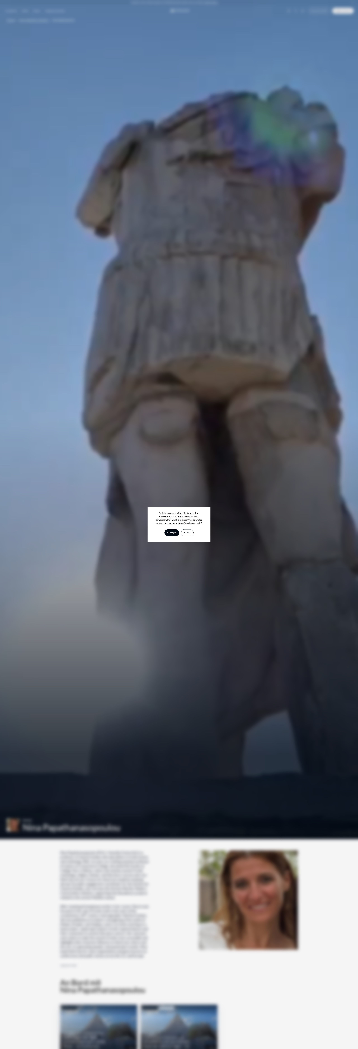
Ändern (187, 532)
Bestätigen (171, 532)
